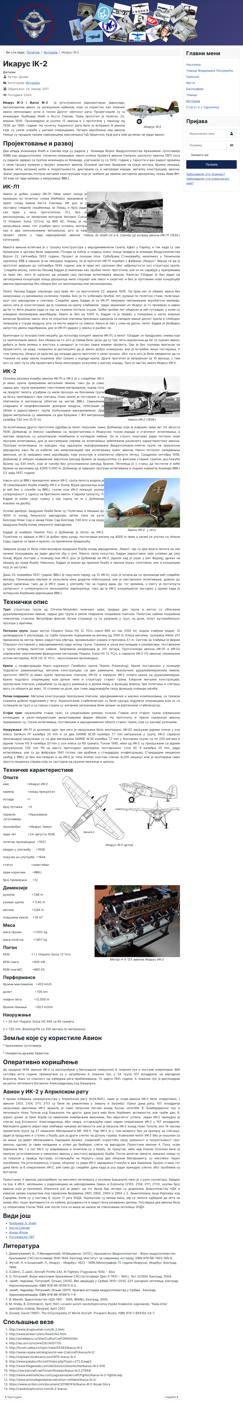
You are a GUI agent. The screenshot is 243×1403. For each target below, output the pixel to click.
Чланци (191, 95)
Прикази (192, 77)
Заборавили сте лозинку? (205, 174)
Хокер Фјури (18, 1232)
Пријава (212, 164)
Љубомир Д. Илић (22, 1223)
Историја (33, 83)
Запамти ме (199, 155)
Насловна (193, 64)
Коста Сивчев (19, 1228)
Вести (190, 83)
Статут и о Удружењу (202, 107)
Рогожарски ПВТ (22, 1237)
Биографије (195, 89)
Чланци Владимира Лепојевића (209, 70)
